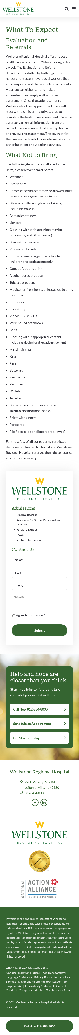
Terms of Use (62, 977)
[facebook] (35, 802)
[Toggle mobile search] (67, 9)
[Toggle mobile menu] (74, 9)
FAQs (20, 534)
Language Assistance (19, 977)
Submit (39, 630)
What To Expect (26, 529)
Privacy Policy (43, 977)
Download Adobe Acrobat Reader (39, 981)
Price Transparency (53, 972)
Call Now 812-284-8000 (30, 709)
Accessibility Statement (39, 986)
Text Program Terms (58, 990)
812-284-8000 (35, 793)
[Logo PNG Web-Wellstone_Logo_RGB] (39, 479)
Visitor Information (28, 540)
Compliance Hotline (31, 990)
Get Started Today (26, 738)
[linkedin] (43, 802)
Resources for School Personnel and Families (38, 522)
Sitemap (11, 981)
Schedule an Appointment (32, 724)
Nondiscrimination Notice (22, 972)
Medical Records (26, 514)
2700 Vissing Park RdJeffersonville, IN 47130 (42, 784)
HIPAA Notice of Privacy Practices (27, 968)
